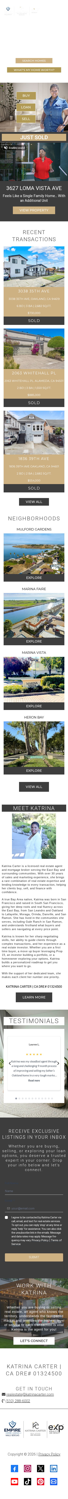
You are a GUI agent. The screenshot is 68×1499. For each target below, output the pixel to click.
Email (10, 1200)
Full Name (11, 1183)
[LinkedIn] (53, 1468)
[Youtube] (14, 1481)
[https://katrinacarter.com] (34, 1429)
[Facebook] (14, 1468)
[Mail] (53, 1481)
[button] (63, 11)
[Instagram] (27, 1468)
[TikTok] (27, 1481)
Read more (34, 1080)
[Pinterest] (40, 1481)
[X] (40, 1468)
